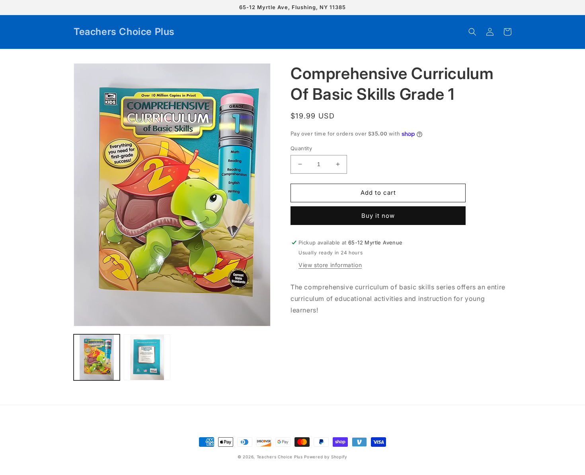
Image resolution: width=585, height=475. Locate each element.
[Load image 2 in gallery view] (147, 357)
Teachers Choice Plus (280, 456)
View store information (330, 265)
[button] (472, 32)
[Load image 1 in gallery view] (97, 357)
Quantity (301, 148)
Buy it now (378, 215)
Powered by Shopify (325, 456)
